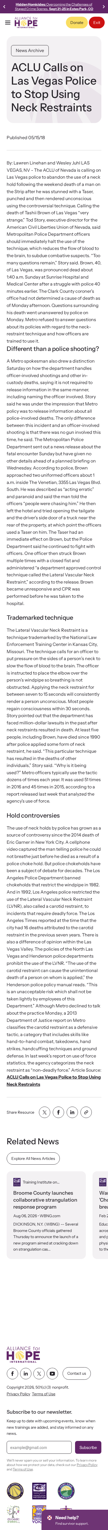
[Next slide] (103, 6)
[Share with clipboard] (86, 1112)
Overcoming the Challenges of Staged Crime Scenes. (54, 6)
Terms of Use (43, 1393)
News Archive (30, 50)
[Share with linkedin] (72, 1112)
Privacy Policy (18, 1393)
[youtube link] (52, 1373)
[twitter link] (39, 1373)
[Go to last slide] (4, 6)
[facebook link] (12, 1373)
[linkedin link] (26, 1373)
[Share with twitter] (44, 1112)
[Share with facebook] (58, 1112)
